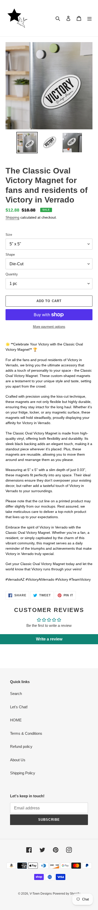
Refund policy (21, 746)
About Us (17, 760)
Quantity (12, 274)
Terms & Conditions (26, 733)
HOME (16, 720)
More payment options (49, 327)
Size (9, 235)
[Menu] (89, 18)
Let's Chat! (19, 707)
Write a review (49, 639)
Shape (10, 254)
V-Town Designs (41, 893)
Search (16, 693)
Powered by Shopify (66, 893)
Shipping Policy (22, 773)
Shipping (12, 217)
